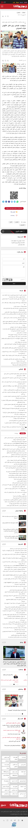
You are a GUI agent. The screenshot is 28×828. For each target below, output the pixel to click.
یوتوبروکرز (7, 761)
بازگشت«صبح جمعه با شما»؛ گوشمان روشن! (10, 523)
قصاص (16, 222)
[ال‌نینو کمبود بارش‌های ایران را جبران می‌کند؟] (23, 746)
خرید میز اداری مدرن (23, 795)
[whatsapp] (17, 202)
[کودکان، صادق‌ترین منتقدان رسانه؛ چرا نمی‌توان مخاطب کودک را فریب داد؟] (22, 537)
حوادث (23, 12)
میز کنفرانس (6, 794)
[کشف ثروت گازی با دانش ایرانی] (23, 739)
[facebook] (9, 202)
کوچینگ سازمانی (6, 786)
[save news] (8, 16)
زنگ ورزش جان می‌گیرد (15, 675)
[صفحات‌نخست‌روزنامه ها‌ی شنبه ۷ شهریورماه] (14, 700)
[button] (18, 684)
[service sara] (21, 2)
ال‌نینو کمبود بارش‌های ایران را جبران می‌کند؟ (12, 745)
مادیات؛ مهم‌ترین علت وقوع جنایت (18, 241)
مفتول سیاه (15, 786)
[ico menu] (3, 6)
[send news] (5, 16)
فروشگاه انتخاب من (6, 776)
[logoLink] (20, 6)
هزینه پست (6, 764)
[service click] (14, 2)
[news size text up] (3, 61)
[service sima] (17, 2)
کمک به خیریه (14, 781)
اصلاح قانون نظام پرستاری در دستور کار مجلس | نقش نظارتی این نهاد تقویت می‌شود (11, 726)
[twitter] (12, 202)
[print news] (3, 16)
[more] (4, 510)
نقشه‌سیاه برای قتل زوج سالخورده (18, 243)
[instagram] (8, 820)
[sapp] (23, 820)
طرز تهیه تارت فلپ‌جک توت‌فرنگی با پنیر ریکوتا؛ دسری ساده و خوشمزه (13, 428)
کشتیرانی (22, 225)
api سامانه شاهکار (15, 758)
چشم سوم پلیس (21, 245)
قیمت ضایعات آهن (23, 787)
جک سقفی (7, 790)
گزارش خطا (13, 212)
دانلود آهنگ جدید (23, 773)
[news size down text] (8, 61)
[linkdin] (6, 202)
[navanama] (25, 2)
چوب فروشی (6, 757)
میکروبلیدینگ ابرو (6, 782)
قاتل (11, 222)
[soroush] (3, 202)
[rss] (4, 820)
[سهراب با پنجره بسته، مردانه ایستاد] (23, 732)
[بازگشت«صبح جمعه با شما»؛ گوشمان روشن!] (22, 524)
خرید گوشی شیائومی (15, 765)
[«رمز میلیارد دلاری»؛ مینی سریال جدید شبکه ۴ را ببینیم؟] (22, 517)
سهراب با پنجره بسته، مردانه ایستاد (14, 734)
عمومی (18, 12)
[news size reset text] (5, 61)
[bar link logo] (3, 2)
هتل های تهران (23, 781)
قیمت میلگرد (14, 794)
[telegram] (15, 202)
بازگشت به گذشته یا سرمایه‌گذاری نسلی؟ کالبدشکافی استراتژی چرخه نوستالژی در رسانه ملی (10, 531)
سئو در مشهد (14, 772)
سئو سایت (24, 757)
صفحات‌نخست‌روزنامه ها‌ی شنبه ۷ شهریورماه (17, 710)
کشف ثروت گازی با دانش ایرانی (14, 741)
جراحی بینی (23, 764)
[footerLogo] (18, 805)
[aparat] (19, 820)
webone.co (14, 775)
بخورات (7, 768)
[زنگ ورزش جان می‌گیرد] (23, 676)
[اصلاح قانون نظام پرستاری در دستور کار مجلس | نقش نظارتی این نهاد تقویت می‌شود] (23, 725)
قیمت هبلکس (14, 790)
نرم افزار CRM (6, 772)
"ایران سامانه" (18, 817)
